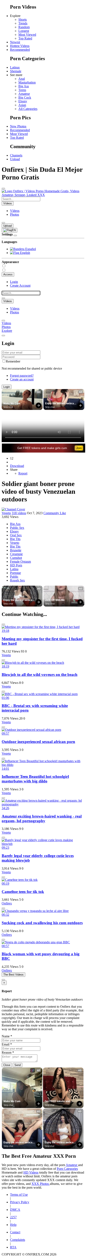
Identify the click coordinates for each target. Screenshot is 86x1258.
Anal (21, 78)
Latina (14, 569)
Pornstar (15, 573)
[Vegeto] (13, 509)
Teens (22, 90)
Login (14, 282)
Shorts (22, 19)
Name (7, 1036)
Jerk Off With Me (55, 600)
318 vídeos (19, 513)
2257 (13, 1217)
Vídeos (14, 210)
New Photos (18, 126)
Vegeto (6, 513)
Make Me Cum (11, 403)
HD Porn (16, 565)
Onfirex (7, 903)
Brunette (15, 550)
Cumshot (16, 558)
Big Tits (15, 539)
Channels (16, 155)
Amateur (24, 93)
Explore (7, 330)
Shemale (15, 71)
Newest (15, 42)
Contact (15, 1232)
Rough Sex (17, 580)
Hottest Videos (19, 46)
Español (30, 249)
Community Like (54, 513)
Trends (22, 23)
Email (7, 1044)
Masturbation (27, 82)
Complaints (17, 1239)
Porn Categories (67, 1168)
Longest (23, 31)
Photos (14, 214)
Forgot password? (22, 375)
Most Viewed (27, 34)
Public (14, 576)
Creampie (16, 554)
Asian (22, 105)
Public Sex (17, 527)
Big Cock (24, 97)
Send (17, 1065)
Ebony (22, 101)
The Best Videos (13, 974)
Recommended (20, 49)
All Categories (27, 109)
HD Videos (30, 1172)
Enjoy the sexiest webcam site (61, 403)
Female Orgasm (20, 561)
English (24, 252)
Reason (8, 1052)
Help (13, 1224)
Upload (15, 159)
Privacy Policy (19, 1202)
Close (6, 1065)
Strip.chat (8, 407)
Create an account (22, 379)
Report (22, 473)
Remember (13, 361)
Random (24, 27)
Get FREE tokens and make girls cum (42, 448)
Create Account (20, 285)
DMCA (15, 1209)
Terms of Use (19, 1194)
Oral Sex (16, 535)
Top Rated (25, 38)
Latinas (15, 67)
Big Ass (23, 86)
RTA (13, 1247)
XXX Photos (41, 1183)
